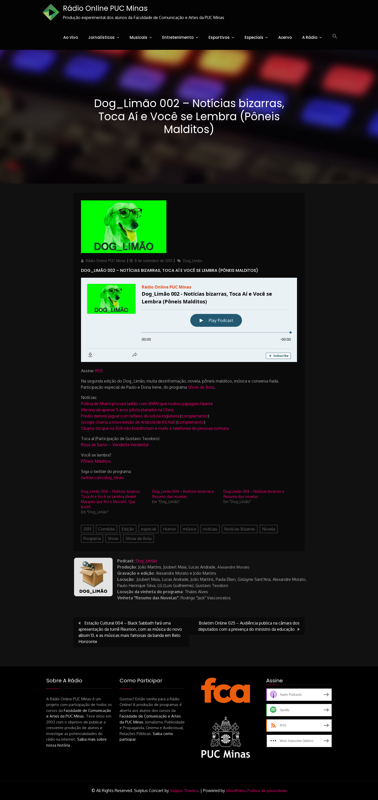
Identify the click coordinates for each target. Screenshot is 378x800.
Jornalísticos (101, 37)
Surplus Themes (184, 790)
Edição (128, 529)
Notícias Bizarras (239, 529)
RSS (99, 370)
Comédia (106, 529)
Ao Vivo (70, 37)
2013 (87, 529)
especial (148, 529)
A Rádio (309, 37)
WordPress (235, 790)
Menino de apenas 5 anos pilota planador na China (127, 409)
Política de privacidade (267, 790)
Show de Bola (201, 387)
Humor (169, 529)
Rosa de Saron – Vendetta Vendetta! (114, 444)
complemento (195, 415)
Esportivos (219, 37)
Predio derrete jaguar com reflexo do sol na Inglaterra (130, 415)
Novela (268, 529)
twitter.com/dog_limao (102, 477)
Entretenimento (178, 37)
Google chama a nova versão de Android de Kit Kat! (128, 422)
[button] (335, 36)
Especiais (254, 37)
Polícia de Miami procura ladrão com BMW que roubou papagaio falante (147, 403)
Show (113, 538)
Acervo (285, 37)
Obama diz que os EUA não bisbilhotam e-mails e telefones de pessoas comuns (155, 428)
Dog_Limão (192, 260)
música (189, 529)
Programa (92, 538)
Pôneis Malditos (96, 461)
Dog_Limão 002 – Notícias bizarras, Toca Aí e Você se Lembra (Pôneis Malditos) (169, 270)
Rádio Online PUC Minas (105, 8)
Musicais (138, 37)
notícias (210, 529)
